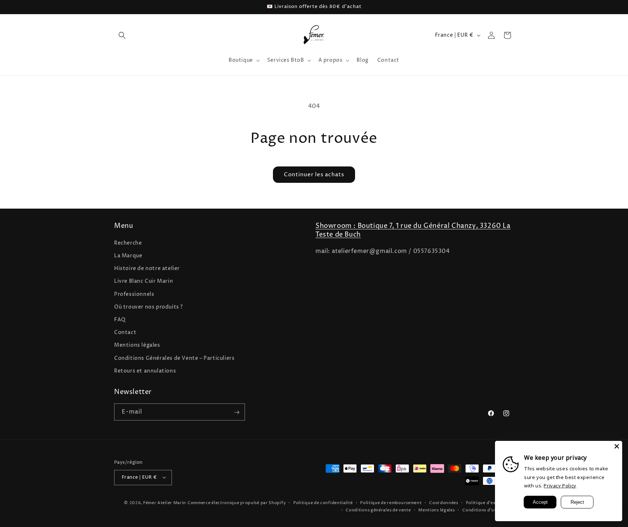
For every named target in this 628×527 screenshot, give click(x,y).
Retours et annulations (145, 370)
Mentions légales (137, 345)
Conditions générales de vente (378, 509)
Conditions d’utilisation (488, 509)
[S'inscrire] (237, 412)
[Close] (616, 446)
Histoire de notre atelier (147, 268)
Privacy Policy (560, 485)
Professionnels (134, 293)
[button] (122, 35)
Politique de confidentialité (323, 502)
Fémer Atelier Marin (164, 502)
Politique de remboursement (391, 502)
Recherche (128, 242)
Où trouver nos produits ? (148, 306)
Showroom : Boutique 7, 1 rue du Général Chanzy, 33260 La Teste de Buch (413, 230)
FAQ (120, 319)
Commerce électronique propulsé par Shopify (237, 502)
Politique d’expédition (490, 502)
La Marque (128, 255)
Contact (125, 332)
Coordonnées (443, 502)
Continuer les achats (314, 174)
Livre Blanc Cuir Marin (143, 281)
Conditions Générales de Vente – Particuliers (174, 357)
